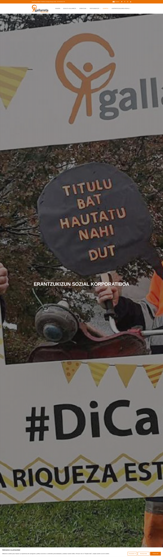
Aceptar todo (155, 553)
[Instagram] (127, 1)
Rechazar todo (143, 553)
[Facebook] (124, 1)
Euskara (117, 1)
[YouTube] (130, 1)
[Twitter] (121, 1)
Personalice (131, 553)
